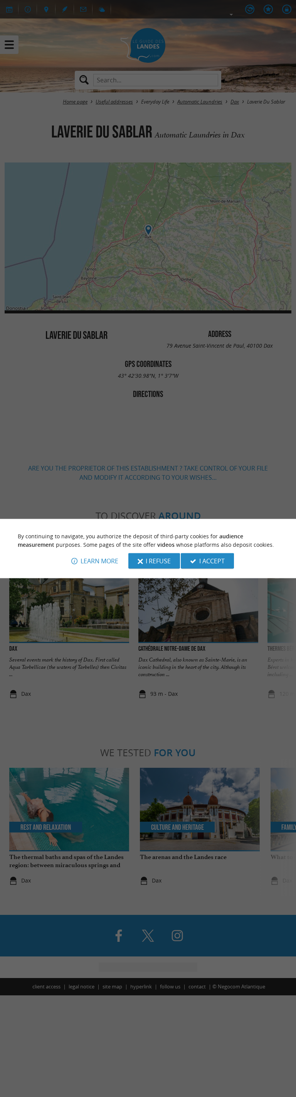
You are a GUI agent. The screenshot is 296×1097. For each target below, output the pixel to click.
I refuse (158, 561)
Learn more (99, 561)
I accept (212, 561)
